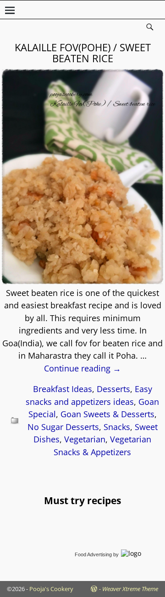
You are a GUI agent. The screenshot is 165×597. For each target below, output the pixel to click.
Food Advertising (93, 554)
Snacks (117, 426)
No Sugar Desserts (63, 426)
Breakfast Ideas (62, 388)
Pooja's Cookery (51, 589)
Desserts (113, 388)
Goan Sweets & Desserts (107, 414)
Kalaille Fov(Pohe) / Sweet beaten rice (83, 52)
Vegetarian (84, 439)
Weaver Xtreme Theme (130, 589)
